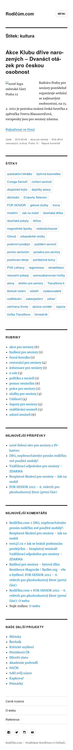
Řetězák (15, 642)
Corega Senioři (17, 182)
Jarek (9, 139)
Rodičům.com (20, 14)
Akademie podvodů (23, 663)
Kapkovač (16, 678)
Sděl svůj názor (20, 673)
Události (15, 399)
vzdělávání (14, 299)
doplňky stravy (41, 189)
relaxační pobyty (18, 275)
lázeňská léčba (53, 213)
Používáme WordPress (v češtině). (45, 742)
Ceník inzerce (15, 701)
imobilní (12, 213)
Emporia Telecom (35, 197)
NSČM (14, 668)
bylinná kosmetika (48, 174)
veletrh (34, 291)
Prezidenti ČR (19, 652)
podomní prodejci (18, 244)
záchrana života (17, 306)
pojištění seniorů (45, 244)
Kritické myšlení (21, 647)
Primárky (16, 683)
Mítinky (15, 637)
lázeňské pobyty (18, 221)
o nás (13, 373)
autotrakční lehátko (19, 174)
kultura (23, 143)
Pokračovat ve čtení (20, 129)
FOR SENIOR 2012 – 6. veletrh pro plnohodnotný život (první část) (37, 580)
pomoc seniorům (18, 252)
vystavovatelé (52, 291)
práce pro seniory (22, 388)
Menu (61, 13)
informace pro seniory (25, 368)
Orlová (11, 236)
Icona (56, 205)
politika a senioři (21, 378)
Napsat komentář (51, 143)
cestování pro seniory (25, 362)
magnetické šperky (19, 228)
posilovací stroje (18, 260)
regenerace (36, 267)
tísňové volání (16, 291)
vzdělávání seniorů (23, 409)
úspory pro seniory (23, 404)
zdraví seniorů (20, 414)
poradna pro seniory (47, 252)
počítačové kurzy (44, 260)
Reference (12, 719)
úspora (60, 306)
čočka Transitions (18, 314)
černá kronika (19, 357)
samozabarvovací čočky (49, 275)
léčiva (37, 221)
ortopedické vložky (32, 236)
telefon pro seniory (31, 283)
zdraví (51, 299)
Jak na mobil (30, 213)
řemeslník (41, 314)
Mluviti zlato (18, 657)
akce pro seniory (39, 139)
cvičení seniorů (42, 182)
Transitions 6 (55, 283)
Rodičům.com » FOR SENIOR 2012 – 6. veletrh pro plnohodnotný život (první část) (37, 596)
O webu (24, 601)
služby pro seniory (22, 394)
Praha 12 (33, 143)
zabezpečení (34, 299)
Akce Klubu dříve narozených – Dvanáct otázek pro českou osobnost (34, 61)
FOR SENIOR (16, 205)
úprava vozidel (42, 306)
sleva (10, 283)
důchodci (13, 197)
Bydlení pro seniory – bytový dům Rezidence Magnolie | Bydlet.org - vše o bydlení (37, 569)
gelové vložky (39, 205)
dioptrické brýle (17, 189)
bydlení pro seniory (23, 352)
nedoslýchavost (46, 228)
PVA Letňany (16, 267)
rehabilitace (56, 267)
